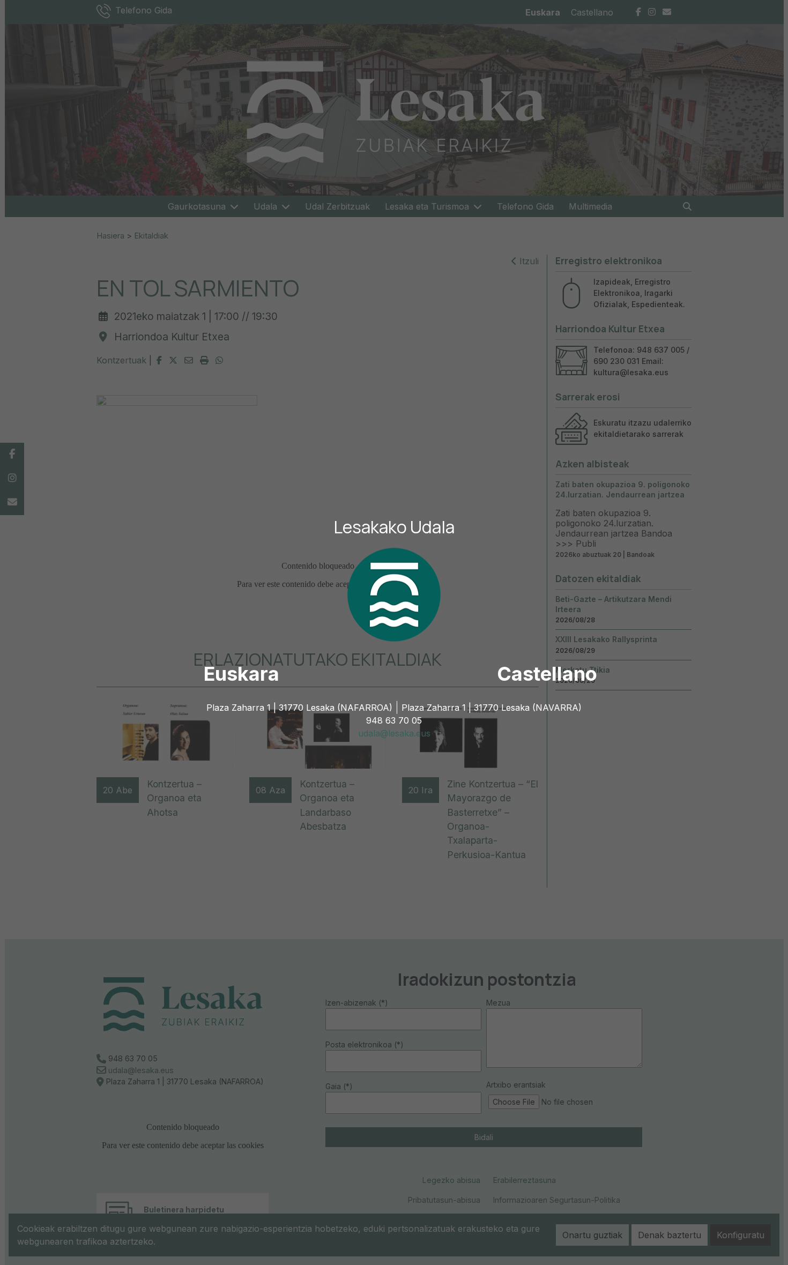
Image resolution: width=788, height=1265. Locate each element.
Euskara (241, 674)
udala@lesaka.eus (394, 733)
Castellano (547, 674)
